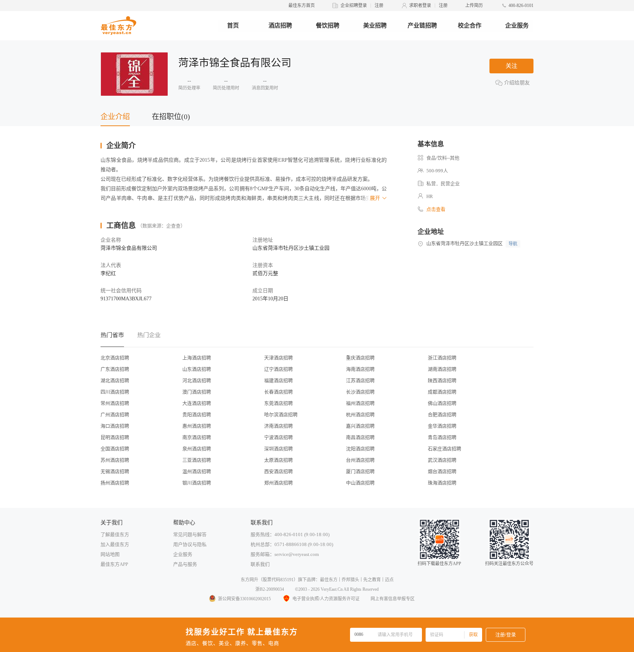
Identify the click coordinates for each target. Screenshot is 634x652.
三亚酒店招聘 (196, 460)
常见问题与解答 (190, 534)
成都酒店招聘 (442, 392)
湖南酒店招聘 (442, 369)
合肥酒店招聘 (442, 414)
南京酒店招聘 (196, 437)
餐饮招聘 (327, 25)
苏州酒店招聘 (115, 460)
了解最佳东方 (115, 534)
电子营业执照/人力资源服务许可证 (326, 598)
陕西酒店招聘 (442, 380)
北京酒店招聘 (115, 357)
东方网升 (249, 579)
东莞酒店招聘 (278, 403)
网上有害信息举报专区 (393, 598)
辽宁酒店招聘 (278, 369)
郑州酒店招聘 (278, 483)
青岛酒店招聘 (442, 437)
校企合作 (469, 25)
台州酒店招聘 (360, 460)
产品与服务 (185, 564)
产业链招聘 (422, 25)
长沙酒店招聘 (360, 392)
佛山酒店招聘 (442, 403)
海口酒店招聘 (115, 426)
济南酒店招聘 (278, 426)
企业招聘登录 (353, 5)
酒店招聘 (280, 25)
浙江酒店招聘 (442, 357)
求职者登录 (420, 5)
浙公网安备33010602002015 (244, 598)
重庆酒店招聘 (360, 357)
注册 (379, 5)
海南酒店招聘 (360, 369)
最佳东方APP (114, 564)
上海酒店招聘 (196, 357)
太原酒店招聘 (278, 460)
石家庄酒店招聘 (444, 448)
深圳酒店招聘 (278, 448)
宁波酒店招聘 (278, 437)
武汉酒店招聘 (442, 460)
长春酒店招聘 (278, 392)
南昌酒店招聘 (360, 437)
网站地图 (110, 554)
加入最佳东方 (115, 544)
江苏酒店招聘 (360, 380)
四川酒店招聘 (115, 392)
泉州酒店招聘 (196, 448)
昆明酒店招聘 (115, 437)
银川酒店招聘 (196, 483)
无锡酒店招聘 (115, 471)
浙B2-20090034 (269, 589)
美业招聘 (375, 25)
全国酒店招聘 (115, 448)
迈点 (389, 579)
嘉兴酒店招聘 (360, 426)
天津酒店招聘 (278, 357)
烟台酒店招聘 (442, 471)
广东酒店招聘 (115, 369)
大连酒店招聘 (196, 403)
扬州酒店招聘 (115, 483)
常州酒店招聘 (115, 403)
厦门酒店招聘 (360, 471)
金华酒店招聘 (442, 426)
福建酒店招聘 (278, 380)
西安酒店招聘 (278, 471)
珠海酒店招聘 (442, 483)
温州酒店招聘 (196, 471)
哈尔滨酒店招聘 (281, 414)
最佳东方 (329, 579)
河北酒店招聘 (196, 380)
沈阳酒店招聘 (360, 448)
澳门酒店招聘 (196, 392)
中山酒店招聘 (360, 483)
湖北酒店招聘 (115, 380)
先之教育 (372, 579)
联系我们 (260, 564)
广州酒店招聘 (115, 414)
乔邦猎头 (350, 579)
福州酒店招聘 (360, 403)
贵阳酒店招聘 (196, 414)
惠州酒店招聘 (196, 426)
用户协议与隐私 (190, 544)
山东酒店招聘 (196, 369)
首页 (233, 25)
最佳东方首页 (301, 5)
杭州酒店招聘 (360, 414)
